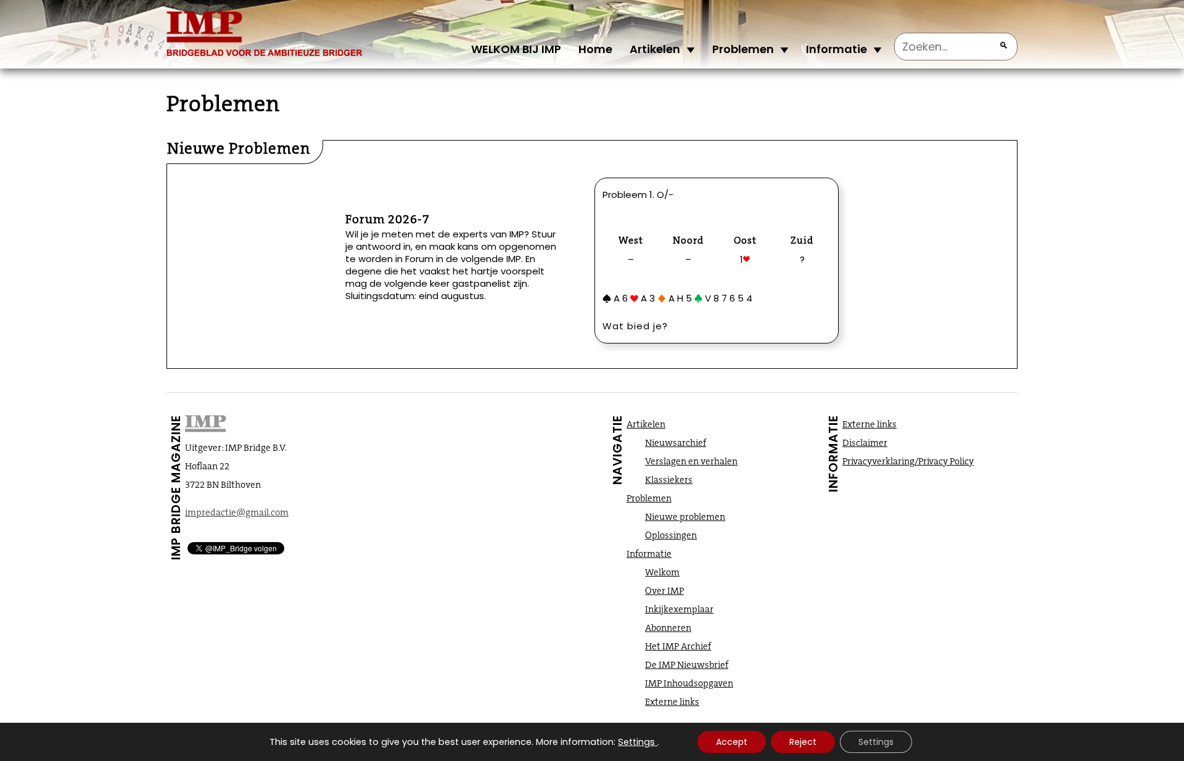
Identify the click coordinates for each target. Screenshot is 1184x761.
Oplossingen (671, 535)
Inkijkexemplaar (679, 609)
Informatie (836, 49)
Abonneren (668, 628)
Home (595, 49)
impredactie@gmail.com (237, 512)
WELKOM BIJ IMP (516, 49)
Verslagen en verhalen (691, 461)
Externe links (672, 702)
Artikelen (655, 49)
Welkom (662, 572)
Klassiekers (669, 480)
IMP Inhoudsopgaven (689, 683)
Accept (731, 742)
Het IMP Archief (678, 646)
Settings (636, 741)
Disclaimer (864, 443)
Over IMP (664, 591)
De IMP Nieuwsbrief (686, 665)
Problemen (743, 49)
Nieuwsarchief (675, 443)
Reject (802, 742)
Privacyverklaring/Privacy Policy (908, 461)
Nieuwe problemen (685, 517)
